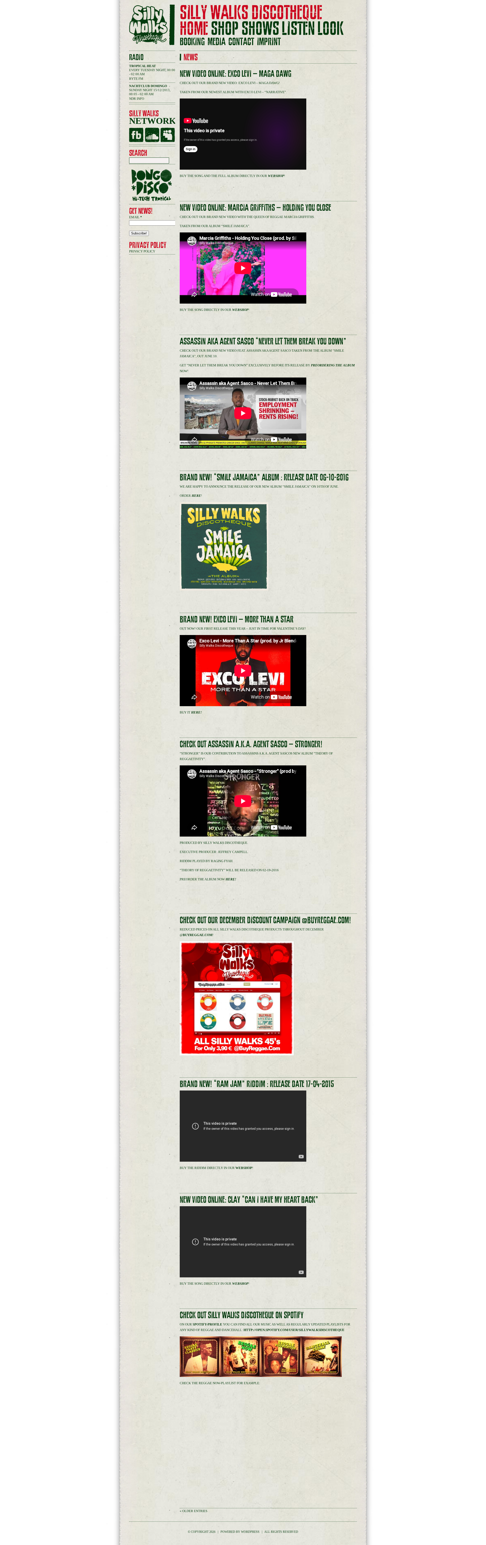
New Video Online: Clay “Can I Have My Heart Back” (249, 1199)
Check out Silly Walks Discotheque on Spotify (241, 1315)
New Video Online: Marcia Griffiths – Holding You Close (255, 207)
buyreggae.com (197, 935)
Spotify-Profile (207, 1324)
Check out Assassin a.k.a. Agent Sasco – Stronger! (251, 744)
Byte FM (136, 79)
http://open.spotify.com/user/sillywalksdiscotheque (294, 1330)
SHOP (225, 29)
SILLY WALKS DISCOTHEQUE (251, 13)
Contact (241, 42)
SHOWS (260, 29)
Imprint (269, 42)
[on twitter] (167, 135)
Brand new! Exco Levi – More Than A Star (237, 619)
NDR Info (136, 99)
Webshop (243, 1168)
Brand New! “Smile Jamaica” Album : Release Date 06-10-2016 (264, 477)
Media (217, 42)
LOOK (331, 29)
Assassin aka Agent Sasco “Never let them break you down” (263, 341)
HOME (194, 29)
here (196, 496)
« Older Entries (193, 1511)
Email (135, 217)
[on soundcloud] (152, 135)
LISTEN (298, 29)
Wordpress (250, 1532)
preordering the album (333, 365)
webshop (276, 176)
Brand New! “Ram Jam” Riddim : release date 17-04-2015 (257, 1084)
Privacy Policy (142, 251)
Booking (192, 42)
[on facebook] (136, 135)
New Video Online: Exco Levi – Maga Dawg (235, 73)
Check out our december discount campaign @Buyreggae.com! (265, 920)
